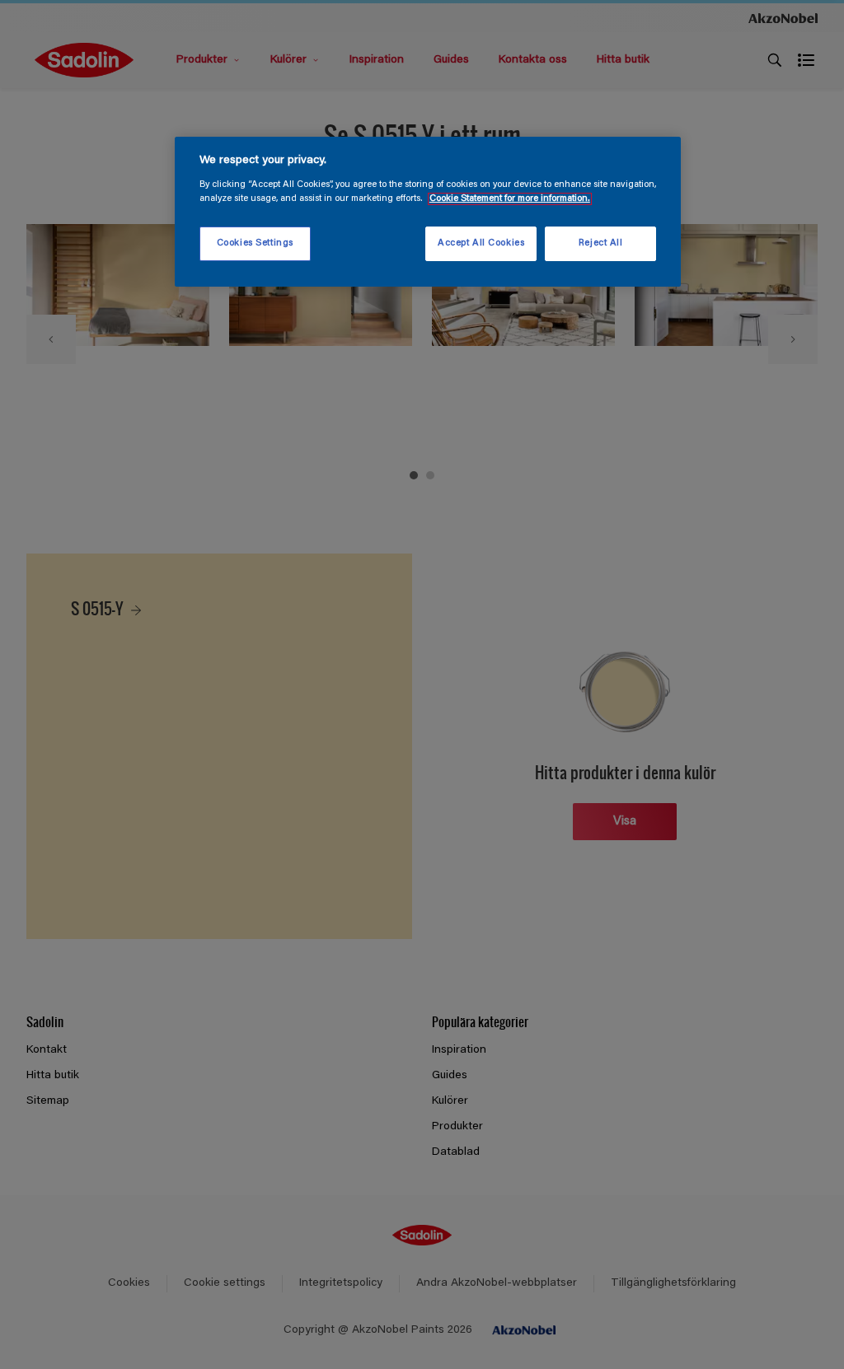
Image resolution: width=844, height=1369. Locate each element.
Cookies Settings (255, 243)
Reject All (601, 243)
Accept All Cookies (481, 243)
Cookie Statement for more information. (509, 198)
